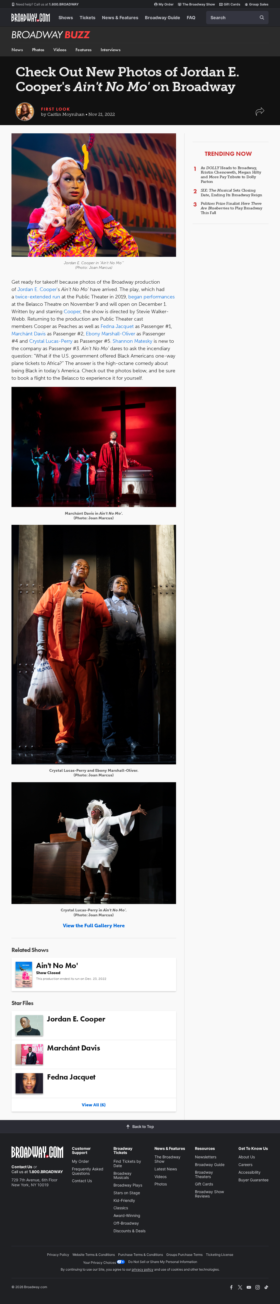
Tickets (87, 17)
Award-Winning (126, 1215)
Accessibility (249, 1172)
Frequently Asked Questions (87, 1171)
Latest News (165, 1169)
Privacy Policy (58, 1255)
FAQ (191, 17)
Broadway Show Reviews (209, 1193)
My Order (166, 4)
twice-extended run (37, 297)
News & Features (120, 17)
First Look (55, 109)
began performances (151, 297)
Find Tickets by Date (127, 1163)
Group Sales (259, 4)
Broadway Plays (127, 1185)
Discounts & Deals (129, 1230)
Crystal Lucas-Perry (50, 341)
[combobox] (237, 17)
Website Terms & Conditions (93, 1255)
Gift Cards (232, 4)
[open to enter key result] (262, 17)
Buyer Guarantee (253, 1180)
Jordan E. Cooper (37, 289)
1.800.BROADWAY (47, 4)
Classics (120, 1207)
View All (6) (94, 1104)
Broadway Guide (162, 17)
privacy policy (142, 1269)
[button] (260, 114)
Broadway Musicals (122, 1175)
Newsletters (205, 1157)
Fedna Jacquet (117, 326)
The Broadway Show (198, 4)
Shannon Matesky (132, 341)
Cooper (72, 312)
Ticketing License (219, 1255)
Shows (66, 17)
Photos (38, 49)
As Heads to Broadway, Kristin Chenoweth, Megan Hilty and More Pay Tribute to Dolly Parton (231, 175)
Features (83, 49)
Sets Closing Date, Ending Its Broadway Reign (231, 192)
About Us (246, 1157)
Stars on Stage (126, 1192)
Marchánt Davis (28, 334)
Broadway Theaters (204, 1174)
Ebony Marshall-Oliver (110, 334)
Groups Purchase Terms (184, 1255)
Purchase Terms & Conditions (140, 1255)
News (17, 49)
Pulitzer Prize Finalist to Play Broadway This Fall (231, 208)
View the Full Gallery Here (94, 926)
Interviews (110, 49)
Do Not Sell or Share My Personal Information (162, 1262)
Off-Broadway (126, 1223)
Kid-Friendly (124, 1200)
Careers (245, 1164)
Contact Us (21, 1166)
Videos (59, 49)
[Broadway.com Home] (30, 17)
